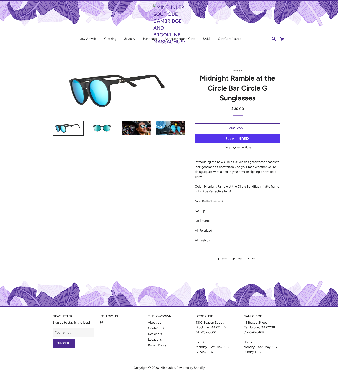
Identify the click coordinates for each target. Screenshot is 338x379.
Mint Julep (167, 368)
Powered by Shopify (191, 368)
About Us (154, 322)
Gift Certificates (229, 39)
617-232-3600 (206, 332)
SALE (206, 39)
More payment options (237, 147)
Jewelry (129, 39)
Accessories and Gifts (180, 39)
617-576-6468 (254, 332)
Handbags (150, 39)
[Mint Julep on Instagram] (102, 322)
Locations (155, 339)
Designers (155, 334)
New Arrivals (87, 39)
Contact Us (156, 328)
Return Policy (157, 345)
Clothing (110, 39)
